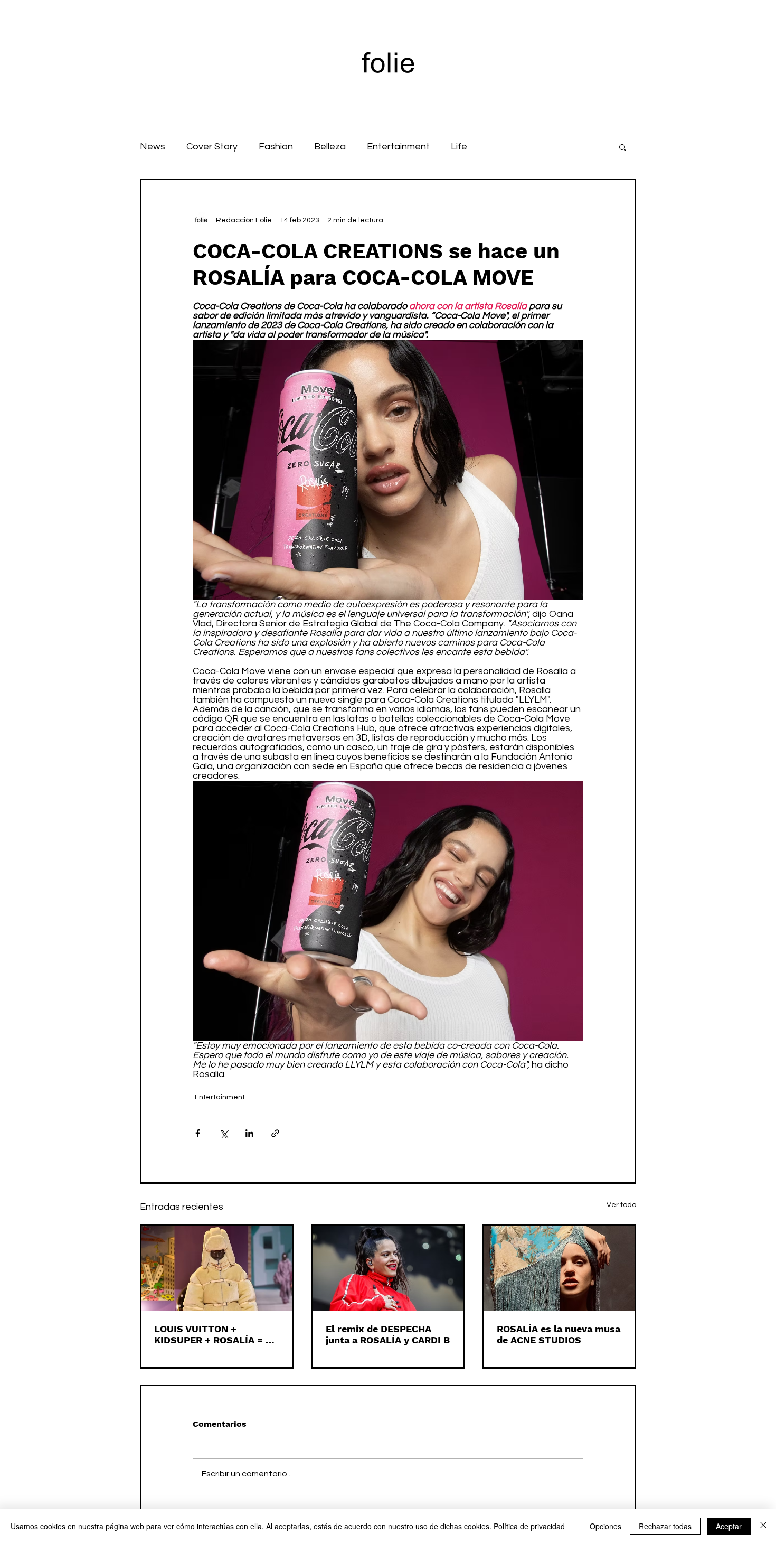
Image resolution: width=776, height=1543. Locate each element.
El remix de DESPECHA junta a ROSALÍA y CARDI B (388, 1334)
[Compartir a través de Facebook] (198, 1133)
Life (459, 147)
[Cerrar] (763, 1526)
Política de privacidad (529, 1526)
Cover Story (212, 147)
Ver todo (621, 1205)
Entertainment (398, 147)
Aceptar (729, 1526)
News (152, 147)
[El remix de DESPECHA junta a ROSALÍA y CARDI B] (388, 1268)
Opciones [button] (605, 1526)
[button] (623, 147)
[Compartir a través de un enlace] (275, 1133)
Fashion (276, 147)
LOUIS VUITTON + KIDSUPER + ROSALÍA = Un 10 (216, 1334)
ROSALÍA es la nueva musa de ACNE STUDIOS (558, 1334)
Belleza (330, 147)
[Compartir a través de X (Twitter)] (224, 1133)
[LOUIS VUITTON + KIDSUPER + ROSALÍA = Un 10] (216, 1268)
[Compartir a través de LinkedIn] (249, 1133)
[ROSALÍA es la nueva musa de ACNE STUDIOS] (559, 1268)
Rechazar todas (665, 1526)
